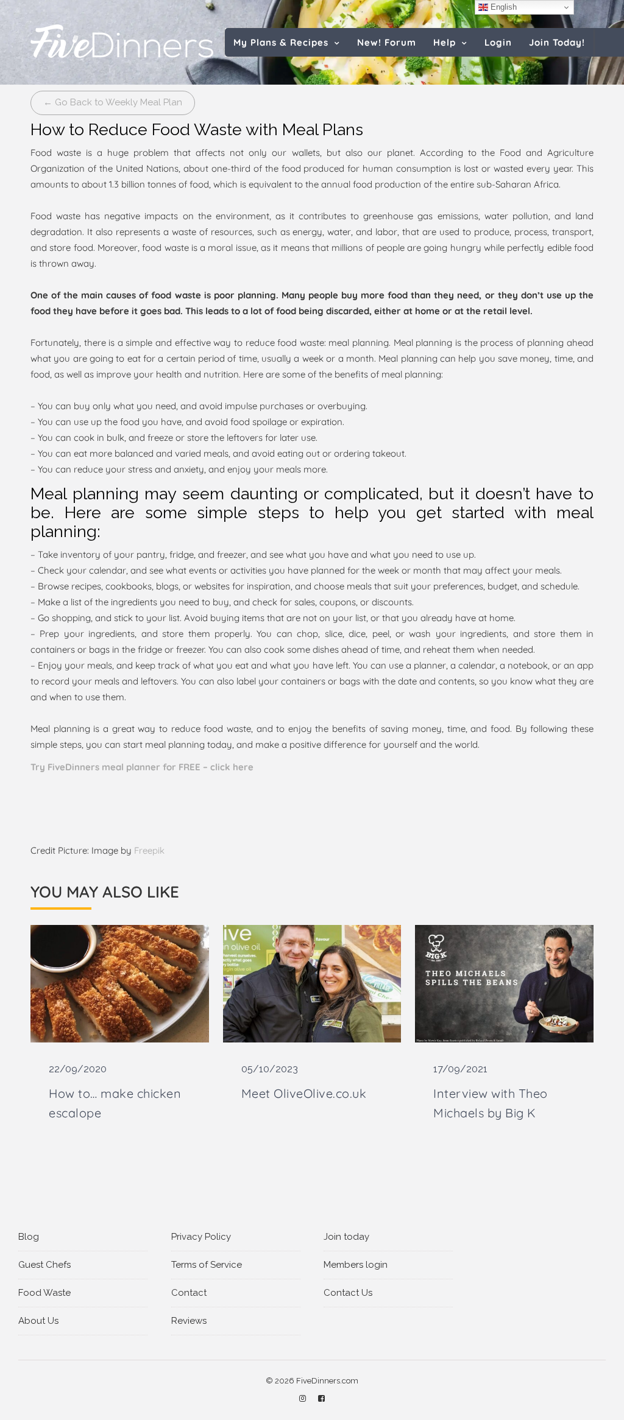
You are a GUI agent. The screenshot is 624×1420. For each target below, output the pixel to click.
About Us (38, 1320)
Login (498, 42)
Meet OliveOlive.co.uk (304, 1093)
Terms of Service (206, 1264)
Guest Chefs (44, 1264)
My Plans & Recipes (280, 42)
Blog (28, 1236)
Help (444, 42)
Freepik (149, 850)
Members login (356, 1264)
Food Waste (44, 1292)
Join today (346, 1236)
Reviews (189, 1320)
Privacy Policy (201, 1236)
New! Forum (386, 42)
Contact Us (348, 1292)
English (502, 7)
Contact (189, 1292)
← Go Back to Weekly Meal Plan (112, 102)
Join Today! (557, 42)
